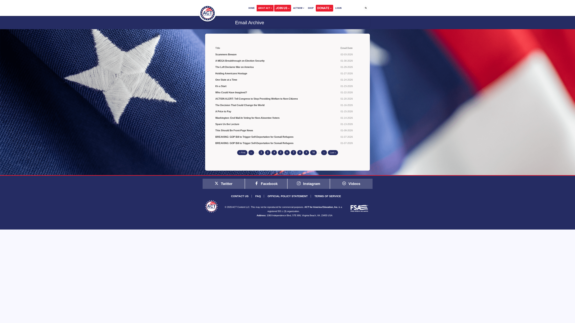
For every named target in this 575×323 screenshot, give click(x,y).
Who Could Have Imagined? (231, 92)
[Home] (207, 13)
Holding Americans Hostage (231, 73)
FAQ (258, 196)
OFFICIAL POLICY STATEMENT (288, 196)
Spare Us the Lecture (227, 124)
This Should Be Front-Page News (234, 130)
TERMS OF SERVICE (327, 196)
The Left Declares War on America (234, 67)
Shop (311, 8)
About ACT (264, 8)
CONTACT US (240, 196)
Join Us (282, 8)
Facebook (269, 184)
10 (314, 152)
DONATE (323, 8)
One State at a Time (226, 80)
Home (251, 8)
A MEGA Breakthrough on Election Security (240, 61)
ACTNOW (298, 8)
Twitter (226, 184)
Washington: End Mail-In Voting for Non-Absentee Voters (247, 118)
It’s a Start (220, 86)
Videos (353, 184)
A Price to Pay (223, 111)
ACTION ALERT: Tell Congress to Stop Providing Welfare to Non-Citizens (256, 98)
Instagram (311, 184)
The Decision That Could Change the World (240, 105)
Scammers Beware (226, 54)
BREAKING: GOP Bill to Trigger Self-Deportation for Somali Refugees (254, 137)
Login (338, 8)
